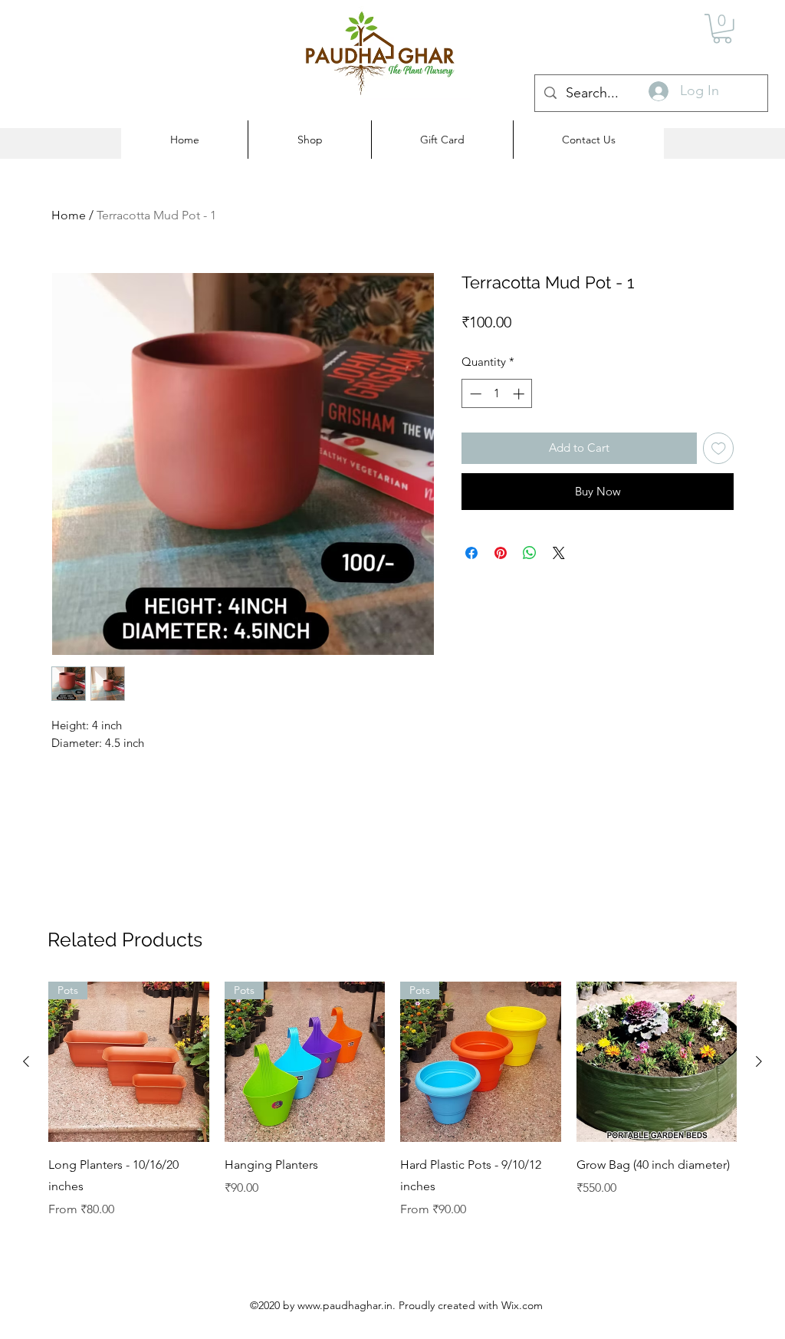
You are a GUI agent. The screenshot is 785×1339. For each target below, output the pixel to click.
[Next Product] (759, 1061)
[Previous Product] (26, 1061)
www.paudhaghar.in (344, 1305)
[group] (392, 1100)
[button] (722, 29)
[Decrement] (474, 394)
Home (68, 215)
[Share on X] (559, 553)
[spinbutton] (497, 394)
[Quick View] (656, 1062)
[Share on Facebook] (471, 553)
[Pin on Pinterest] (500, 553)
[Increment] (520, 394)
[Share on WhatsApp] (530, 553)
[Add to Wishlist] (718, 448)
